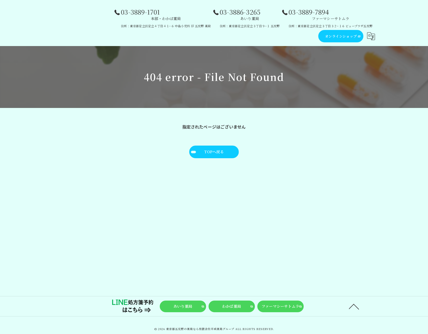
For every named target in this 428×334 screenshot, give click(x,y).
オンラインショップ (341, 36)
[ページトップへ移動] (354, 306)
